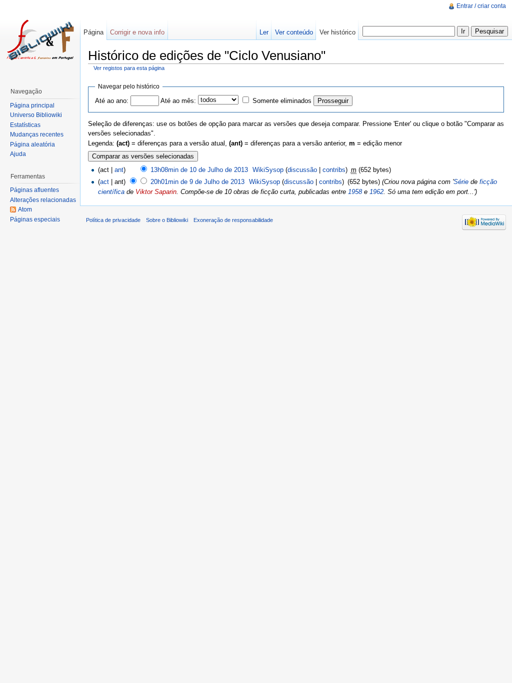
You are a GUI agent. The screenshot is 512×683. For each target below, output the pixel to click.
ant (119, 170)
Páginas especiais (35, 219)
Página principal (32, 105)
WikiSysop (268, 170)
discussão (302, 170)
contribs (334, 170)
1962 (377, 192)
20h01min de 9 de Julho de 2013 (197, 182)
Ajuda (18, 154)
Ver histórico (338, 32)
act (104, 182)
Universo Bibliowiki (36, 115)
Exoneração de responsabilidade (233, 220)
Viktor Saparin (156, 192)
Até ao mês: (178, 100)
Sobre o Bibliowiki (167, 220)
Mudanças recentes (37, 134)
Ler (264, 32)
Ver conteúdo (294, 32)
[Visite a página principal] (40, 40)
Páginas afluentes (34, 190)
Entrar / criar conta (481, 6)
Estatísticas (25, 125)
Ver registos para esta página (129, 68)
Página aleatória (32, 144)
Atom (25, 209)
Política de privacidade (113, 220)
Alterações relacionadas (43, 200)
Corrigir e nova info (137, 32)
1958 (355, 192)
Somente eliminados (282, 100)
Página (94, 32)
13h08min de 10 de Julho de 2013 (199, 170)
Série (461, 182)
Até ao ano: (111, 100)
